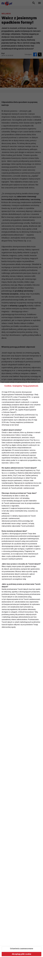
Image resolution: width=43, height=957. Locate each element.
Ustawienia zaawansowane (21, 948)
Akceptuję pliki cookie (21, 954)
